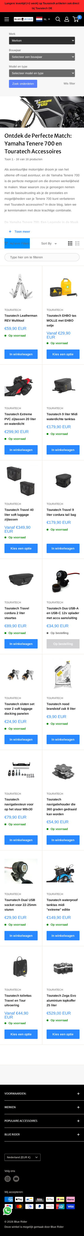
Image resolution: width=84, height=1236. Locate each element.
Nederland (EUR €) (18, 1157)
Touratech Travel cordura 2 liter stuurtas (16, 613)
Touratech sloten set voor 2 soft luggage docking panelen (19, 708)
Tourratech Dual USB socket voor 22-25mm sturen (20, 904)
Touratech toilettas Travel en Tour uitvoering (18, 1000)
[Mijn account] (67, 19)
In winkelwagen (21, 354)
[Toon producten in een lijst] (77, 243)
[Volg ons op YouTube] (16, 1179)
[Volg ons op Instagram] (7, 1179)
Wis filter (69, 83)
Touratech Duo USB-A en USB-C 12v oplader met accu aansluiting (63, 613)
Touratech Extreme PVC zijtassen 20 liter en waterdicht (20, 418)
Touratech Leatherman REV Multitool (20, 318)
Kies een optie (62, 354)
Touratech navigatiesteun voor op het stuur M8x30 (18, 804)
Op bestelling (63, 644)
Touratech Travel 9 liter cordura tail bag (61, 512)
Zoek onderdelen (23, 83)
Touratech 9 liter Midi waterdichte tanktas (62, 416)
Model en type (18, 66)
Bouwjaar (15, 50)
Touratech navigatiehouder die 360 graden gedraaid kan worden (62, 807)
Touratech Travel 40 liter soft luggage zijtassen (19, 514)
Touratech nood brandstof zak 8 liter (61, 706)
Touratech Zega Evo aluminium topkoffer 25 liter (61, 1000)
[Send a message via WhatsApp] (7, 1210)
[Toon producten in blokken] (70, 243)
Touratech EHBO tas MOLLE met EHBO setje (61, 320)
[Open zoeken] (58, 19)
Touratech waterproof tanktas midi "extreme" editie (62, 904)
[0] (76, 19)
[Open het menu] (6, 19)
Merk (12, 34)
